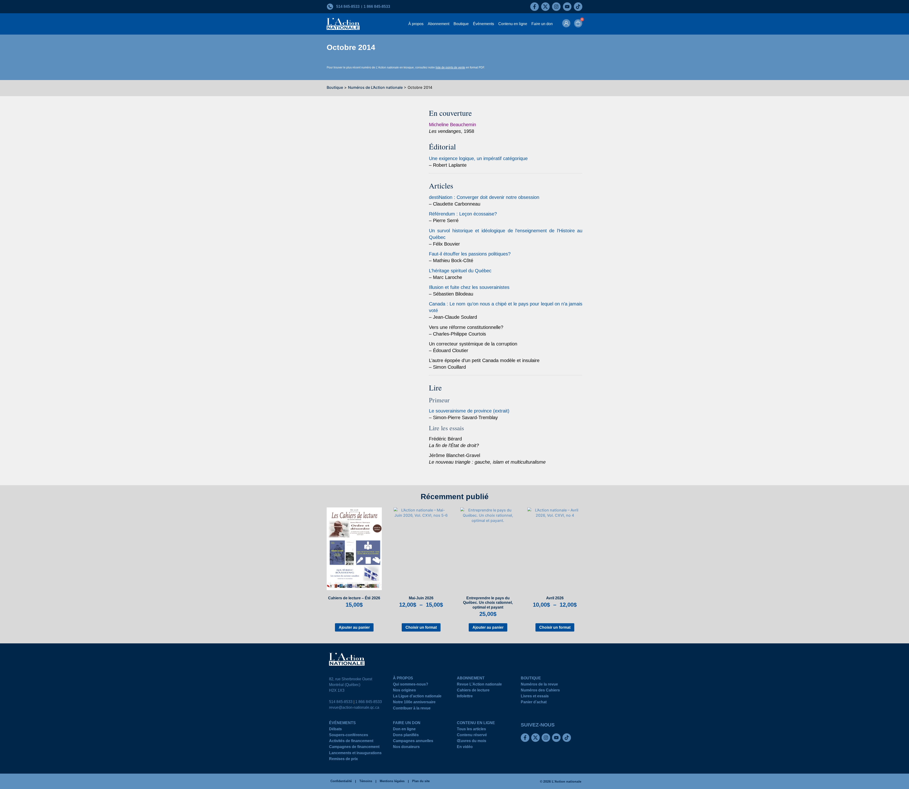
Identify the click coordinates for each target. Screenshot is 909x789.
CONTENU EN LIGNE (476, 723)
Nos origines (404, 691)
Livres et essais (535, 696)
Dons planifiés (406, 735)
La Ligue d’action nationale (417, 696)
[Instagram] (556, 6)
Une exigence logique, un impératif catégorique (478, 158)
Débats (335, 729)
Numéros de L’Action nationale (375, 87)
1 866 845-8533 (368, 702)
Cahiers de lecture (473, 691)
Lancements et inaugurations (355, 753)
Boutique (461, 24)
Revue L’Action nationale (479, 685)
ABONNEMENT (471, 678)
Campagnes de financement (354, 747)
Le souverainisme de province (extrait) (469, 410)
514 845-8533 (340, 702)
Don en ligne (404, 729)
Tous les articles (471, 729)
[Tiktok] (578, 6)
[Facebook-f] (534, 6)
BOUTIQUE (531, 678)
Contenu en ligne (512, 24)
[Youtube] (567, 6)
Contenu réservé (472, 735)
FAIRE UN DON (406, 723)
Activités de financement (351, 741)
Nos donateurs (406, 747)
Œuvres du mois (471, 741)
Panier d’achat (534, 702)
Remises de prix (343, 759)
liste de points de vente (450, 67)
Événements (483, 24)
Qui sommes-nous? (410, 685)
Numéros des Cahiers (540, 691)
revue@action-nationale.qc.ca (354, 707)
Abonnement (438, 24)
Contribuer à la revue (412, 709)
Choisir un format (421, 627)
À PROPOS (403, 678)
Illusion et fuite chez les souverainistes (469, 287)
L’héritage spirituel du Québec (460, 270)
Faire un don (542, 24)
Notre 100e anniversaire (414, 702)
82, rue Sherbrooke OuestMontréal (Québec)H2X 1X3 (350, 684)
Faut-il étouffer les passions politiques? (470, 253)
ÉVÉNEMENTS (342, 723)
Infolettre (465, 696)
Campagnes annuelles (413, 741)
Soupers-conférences (348, 735)
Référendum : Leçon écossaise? (463, 213)
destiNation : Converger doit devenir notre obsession (484, 197)
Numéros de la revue (539, 685)
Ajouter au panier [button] (354, 627)
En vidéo (465, 747)
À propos (415, 24)
